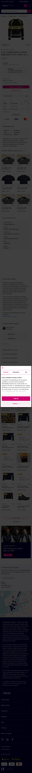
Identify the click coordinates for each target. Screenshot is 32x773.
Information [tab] (16, 372)
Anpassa (15, 403)
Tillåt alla (16, 398)
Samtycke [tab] (5, 372)
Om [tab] (26, 372)
